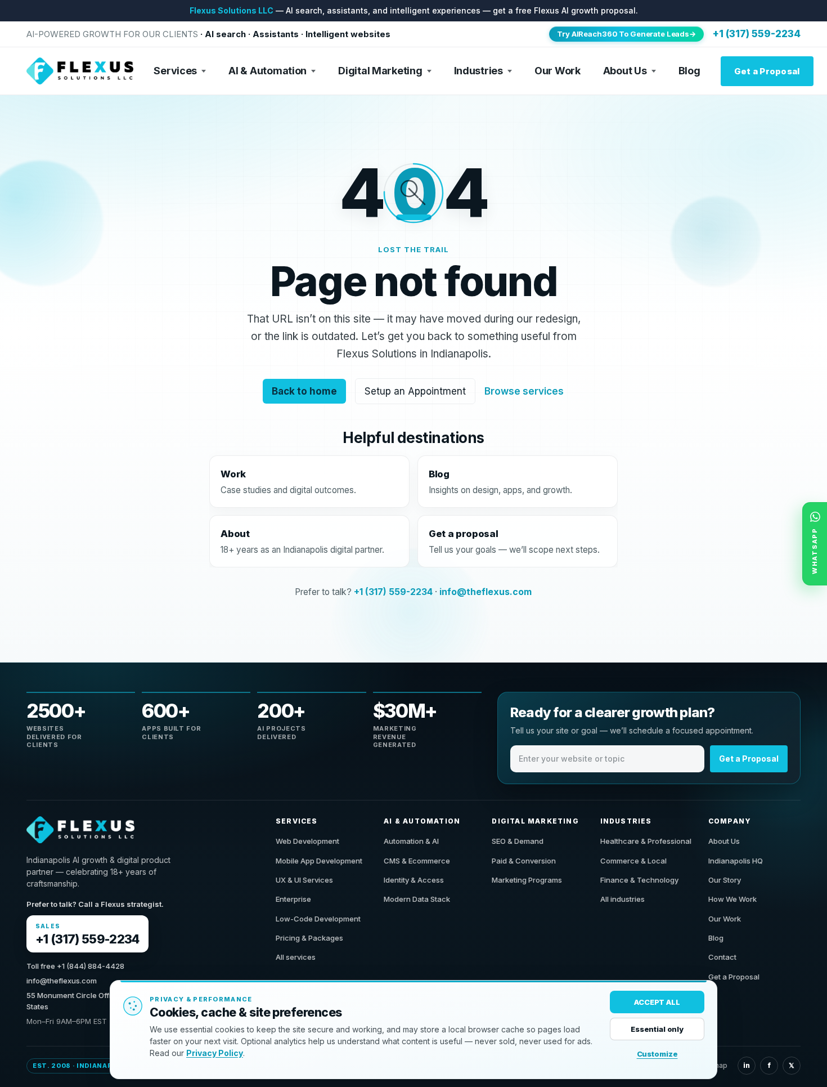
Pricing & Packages (309, 937)
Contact (722, 956)
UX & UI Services (304, 879)
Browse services (524, 391)
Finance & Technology (639, 879)
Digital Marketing (380, 71)
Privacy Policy (214, 1053)
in (746, 1065)
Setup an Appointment (415, 391)
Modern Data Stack (417, 898)
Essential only (657, 1029)
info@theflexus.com (486, 592)
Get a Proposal (767, 71)
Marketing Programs (527, 879)
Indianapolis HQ (735, 860)
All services (296, 956)
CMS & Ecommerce (417, 860)
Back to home (305, 391)
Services (175, 71)
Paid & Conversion (524, 860)
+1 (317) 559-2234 (757, 33)
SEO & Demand (517, 841)
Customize (657, 1053)
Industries (478, 71)
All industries (622, 898)
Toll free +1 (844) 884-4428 (75, 965)
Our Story (724, 879)
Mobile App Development (319, 860)
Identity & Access (414, 879)
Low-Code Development (318, 918)
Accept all (657, 1002)
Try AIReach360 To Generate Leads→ (626, 33)
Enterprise (293, 898)
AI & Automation (267, 71)
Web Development (307, 841)
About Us (625, 71)
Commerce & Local (633, 860)
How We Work (732, 898)
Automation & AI (411, 841)
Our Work (557, 71)
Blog (689, 71)
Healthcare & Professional (645, 841)
